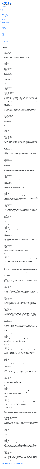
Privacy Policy (12, 463)
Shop (1, 21)
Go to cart (4, 6)
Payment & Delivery (5, 31)
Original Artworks (5, 22)
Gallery (1, 9)
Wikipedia (4, 27)
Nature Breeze (4, 14)
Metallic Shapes (5, 16)
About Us (3, 29)
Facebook (3, 35)
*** (2, 10)
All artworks (4, 19)
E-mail (3, 33)
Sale (2, 23)
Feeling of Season (5, 13)
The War (3, 18)
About (1, 26)
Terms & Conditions (6, 463)
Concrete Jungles (5, 15)
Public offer (4, 28)
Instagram (4, 34)
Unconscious (4, 11)
